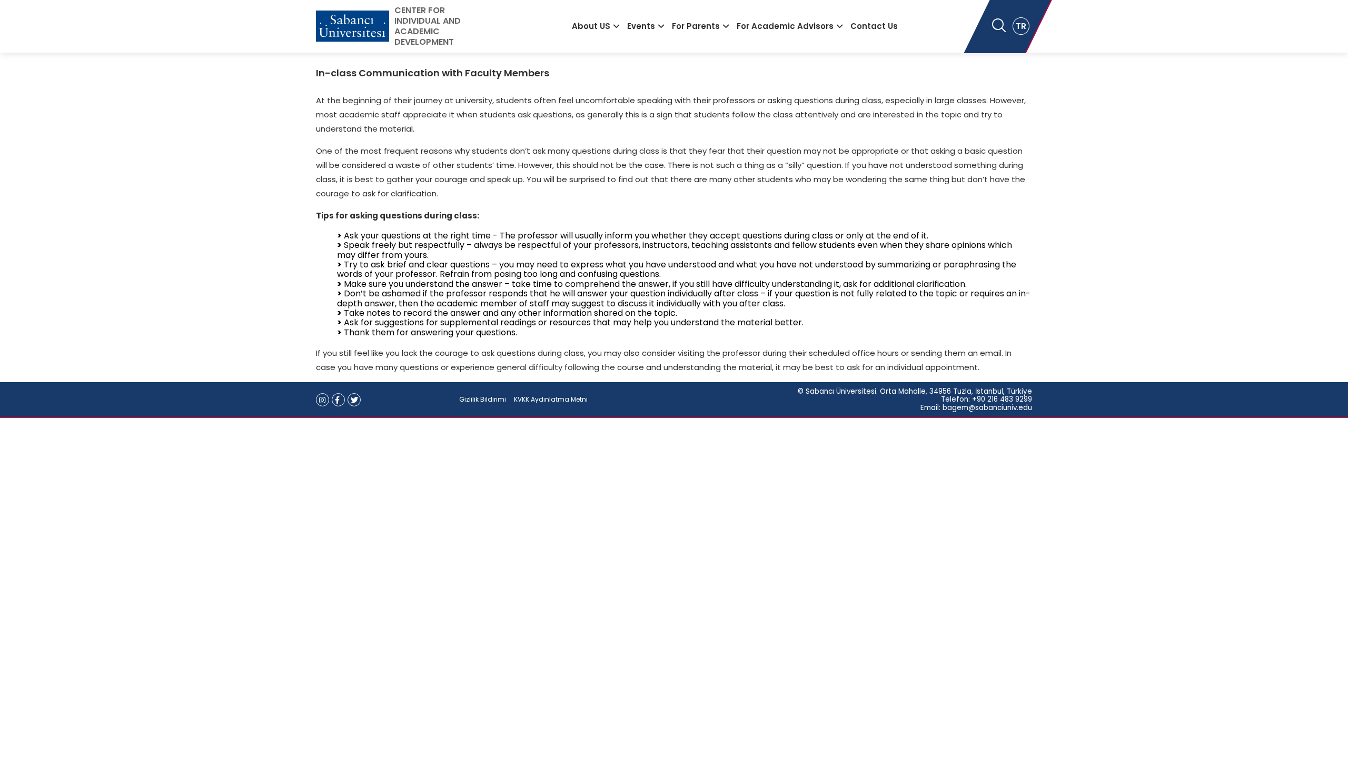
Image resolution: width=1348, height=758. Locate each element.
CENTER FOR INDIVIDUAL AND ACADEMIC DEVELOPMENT (427, 26)
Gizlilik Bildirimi (482, 399)
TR (1021, 26)
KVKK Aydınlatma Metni (551, 399)
